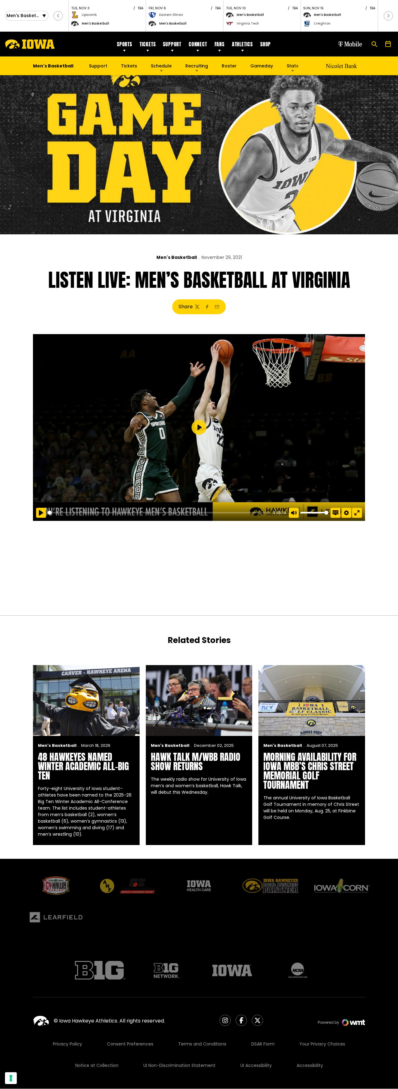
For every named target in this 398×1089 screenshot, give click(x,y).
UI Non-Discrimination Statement (179, 1065)
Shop (265, 44)
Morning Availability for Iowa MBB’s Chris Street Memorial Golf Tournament (309, 771)
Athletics (242, 44)
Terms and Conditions (202, 1044)
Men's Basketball (176, 257)
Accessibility (310, 1065)
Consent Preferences (130, 1044)
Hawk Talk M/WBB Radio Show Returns (195, 761)
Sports (124, 44)
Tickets (148, 44)
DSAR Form (263, 1044)
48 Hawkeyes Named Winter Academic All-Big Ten (83, 766)
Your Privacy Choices (322, 1044)
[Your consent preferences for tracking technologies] (11, 1078)
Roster (229, 66)
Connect (198, 44)
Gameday (261, 66)
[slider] (159, 513)
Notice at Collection (96, 1065)
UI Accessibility (256, 1065)
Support (172, 44)
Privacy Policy (67, 1044)
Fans (219, 44)
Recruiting (196, 66)
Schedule (161, 66)
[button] (58, 16)
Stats (292, 66)
